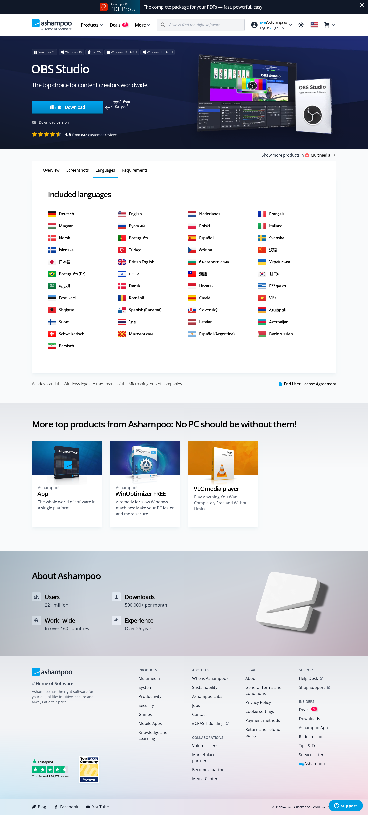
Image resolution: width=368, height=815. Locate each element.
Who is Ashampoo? (210, 678)
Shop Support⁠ (312, 687)
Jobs (196, 705)
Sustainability (204, 687)
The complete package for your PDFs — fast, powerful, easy (203, 7)
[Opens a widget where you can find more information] (345, 806)
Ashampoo (312, 764)
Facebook (69, 807)
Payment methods (262, 720)
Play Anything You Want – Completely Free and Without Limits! (221, 503)
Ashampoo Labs (207, 696)
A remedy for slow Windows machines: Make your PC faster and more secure (145, 508)
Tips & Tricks (311, 745)
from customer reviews (91, 134)
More (140, 25)
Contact (199, 714)
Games (145, 714)
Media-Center (205, 778)
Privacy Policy (258, 702)
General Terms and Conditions (263, 690)
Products (89, 25)
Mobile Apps (150, 723)
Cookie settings (259, 711)
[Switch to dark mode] (301, 25)
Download (70, 107)
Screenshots (77, 170)
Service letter (311, 754)
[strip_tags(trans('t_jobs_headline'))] (89, 769)
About (251, 678)
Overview (51, 170)
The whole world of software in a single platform (67, 505)
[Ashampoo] (52, 672)
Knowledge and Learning (153, 735)
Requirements (135, 170)
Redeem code (312, 736)
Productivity (150, 696)
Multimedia (149, 678)
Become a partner (209, 769)
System (145, 687)
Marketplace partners (203, 757)
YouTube (100, 807)
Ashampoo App (313, 727)
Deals (118, 25)
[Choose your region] (314, 25)
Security (146, 705)
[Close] (362, 5)
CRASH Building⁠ (208, 723)
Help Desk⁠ (308, 678)
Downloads (309, 718)
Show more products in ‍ (296, 155)
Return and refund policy (262, 732)
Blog (42, 807)
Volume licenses (207, 745)
